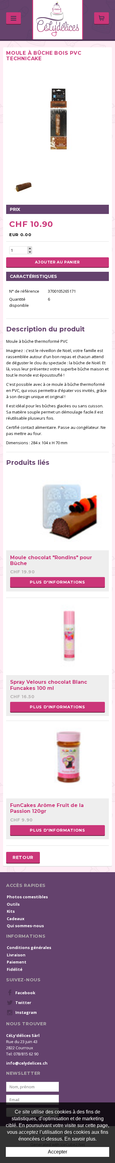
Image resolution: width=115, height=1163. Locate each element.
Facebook (25, 992)
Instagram (26, 1012)
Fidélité (14, 969)
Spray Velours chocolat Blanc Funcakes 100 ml (48, 685)
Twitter (23, 1002)
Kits (11, 911)
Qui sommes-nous (25, 925)
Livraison (16, 955)
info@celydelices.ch (27, 1063)
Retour (23, 857)
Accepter (57, 1151)
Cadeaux (16, 918)
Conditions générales (29, 947)
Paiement (16, 962)
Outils (13, 904)
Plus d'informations (57, 582)
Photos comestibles (27, 897)
